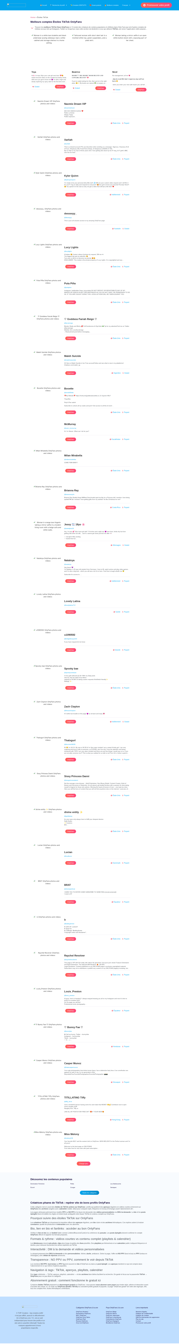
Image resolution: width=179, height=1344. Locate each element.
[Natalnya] (83, 571)
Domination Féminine (37, 1184)
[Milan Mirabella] (83, 463)
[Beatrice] (89, 63)
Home (32, 17)
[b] (83, 930)
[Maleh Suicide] (83, 365)
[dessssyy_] (83, 221)
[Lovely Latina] (83, 607)
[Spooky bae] (83, 679)
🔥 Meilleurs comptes (112, 5)
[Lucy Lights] (83, 257)
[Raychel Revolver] (83, 965)
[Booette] (83, 401)
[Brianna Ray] (83, 499)
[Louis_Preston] (83, 1001)
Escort (32, 1187)
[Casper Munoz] (83, 1073)
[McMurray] (83, 432)
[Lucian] (83, 858)
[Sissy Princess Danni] (83, 786)
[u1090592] (83, 643)
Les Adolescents (115, 1184)
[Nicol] (130, 64)
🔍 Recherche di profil (57, 5)
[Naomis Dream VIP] (83, 114)
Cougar (72, 1187)
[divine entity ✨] (83, 822)
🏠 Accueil (43, 5)
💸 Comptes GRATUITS (78, 5)
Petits (72, 1184)
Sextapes (113, 1187)
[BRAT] (83, 894)
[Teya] (49, 62)
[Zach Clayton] (83, 714)
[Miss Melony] (83, 1145)
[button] (83, 1164)
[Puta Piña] (83, 293)
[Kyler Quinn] (83, 186)
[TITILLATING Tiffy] (83, 1109)
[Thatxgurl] (83, 750)
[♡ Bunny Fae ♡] (83, 1037)
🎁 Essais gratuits (95, 5)
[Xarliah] (83, 150)
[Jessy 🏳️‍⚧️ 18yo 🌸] (83, 535)
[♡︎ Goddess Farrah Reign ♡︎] (83, 329)
